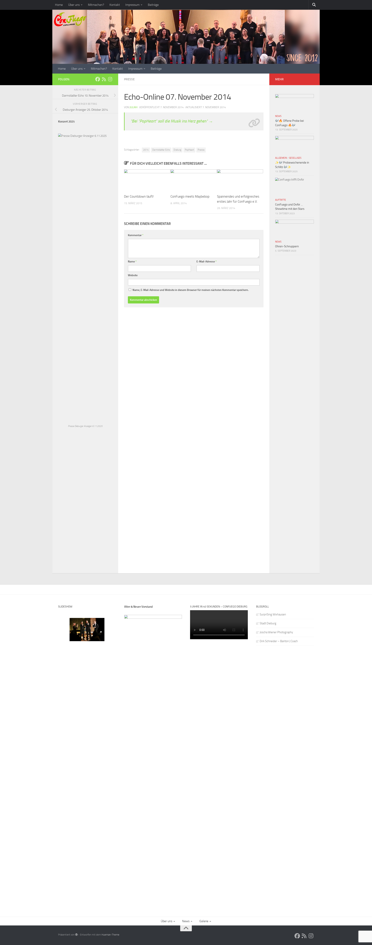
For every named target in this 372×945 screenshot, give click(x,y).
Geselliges (295, 158)
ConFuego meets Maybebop (189, 196)
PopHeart (189, 149)
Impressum (132, 5)
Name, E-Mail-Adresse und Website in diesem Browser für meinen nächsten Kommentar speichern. (191, 290)
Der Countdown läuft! (139, 196)
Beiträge (153, 5)
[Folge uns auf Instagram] (110, 79)
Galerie (203, 921)
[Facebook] (97, 79)
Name (132, 261)
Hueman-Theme (110, 934)
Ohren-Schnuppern (287, 246)
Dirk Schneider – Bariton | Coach (279, 641)
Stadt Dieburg (268, 623)
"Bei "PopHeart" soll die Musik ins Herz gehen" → (171, 121)
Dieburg (177, 149)
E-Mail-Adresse (206, 261)
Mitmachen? (96, 5)
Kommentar (135, 235)
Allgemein (281, 158)
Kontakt (114, 5)
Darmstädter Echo (161, 149)
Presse (129, 79)
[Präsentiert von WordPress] (76, 934)
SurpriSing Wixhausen (273, 614)
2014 (146, 149)
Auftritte (280, 200)
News (278, 116)
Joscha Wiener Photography (276, 632)
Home (59, 5)
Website (133, 275)
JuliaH (133, 107)
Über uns (74, 5)
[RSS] (104, 79)
